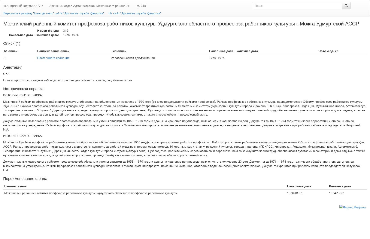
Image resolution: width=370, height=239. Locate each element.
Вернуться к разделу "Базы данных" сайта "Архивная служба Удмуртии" (53, 13)
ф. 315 (141, 5)
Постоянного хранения (53, 57)
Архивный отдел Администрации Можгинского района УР (89, 5)
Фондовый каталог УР (23, 5)
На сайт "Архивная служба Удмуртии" (135, 13)
